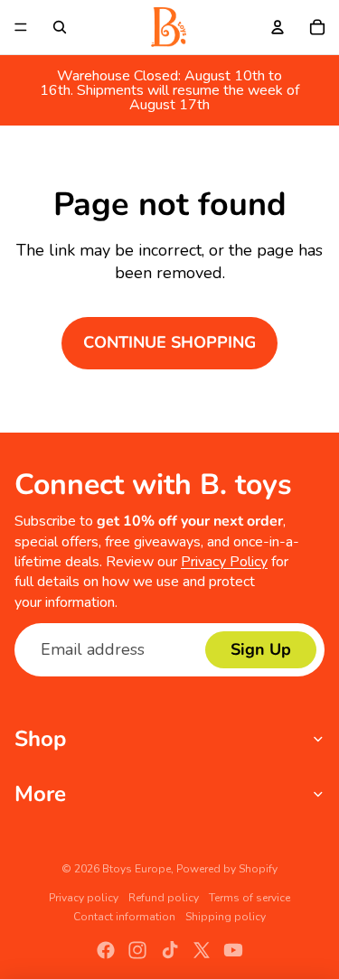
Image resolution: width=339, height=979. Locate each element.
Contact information (124, 916)
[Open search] (60, 27)
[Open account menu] (277, 27)
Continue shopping (169, 342)
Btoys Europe (136, 869)
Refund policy (163, 897)
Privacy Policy (224, 562)
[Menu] (21, 27)
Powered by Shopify (227, 869)
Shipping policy (225, 916)
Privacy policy (83, 897)
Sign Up (261, 649)
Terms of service (249, 897)
